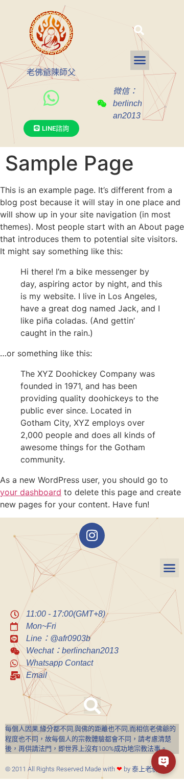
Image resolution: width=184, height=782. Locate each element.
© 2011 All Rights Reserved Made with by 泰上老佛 (81, 769)
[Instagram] (92, 535)
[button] (139, 30)
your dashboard (30, 492)
